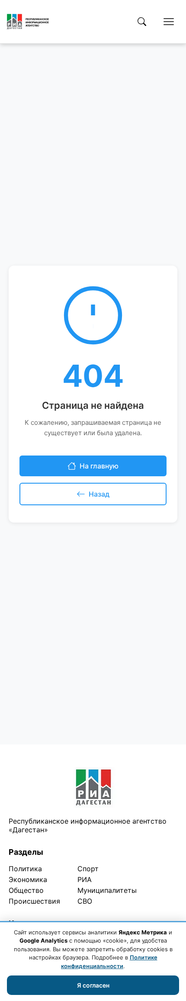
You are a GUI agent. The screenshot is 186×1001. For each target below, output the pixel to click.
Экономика (28, 879)
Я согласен (93, 985)
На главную (99, 466)
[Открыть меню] (168, 21)
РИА (84, 879)
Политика (25, 868)
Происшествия (34, 901)
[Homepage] (28, 21)
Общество (26, 890)
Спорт (88, 868)
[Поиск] (142, 22)
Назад (99, 494)
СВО (84, 901)
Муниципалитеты (107, 890)
